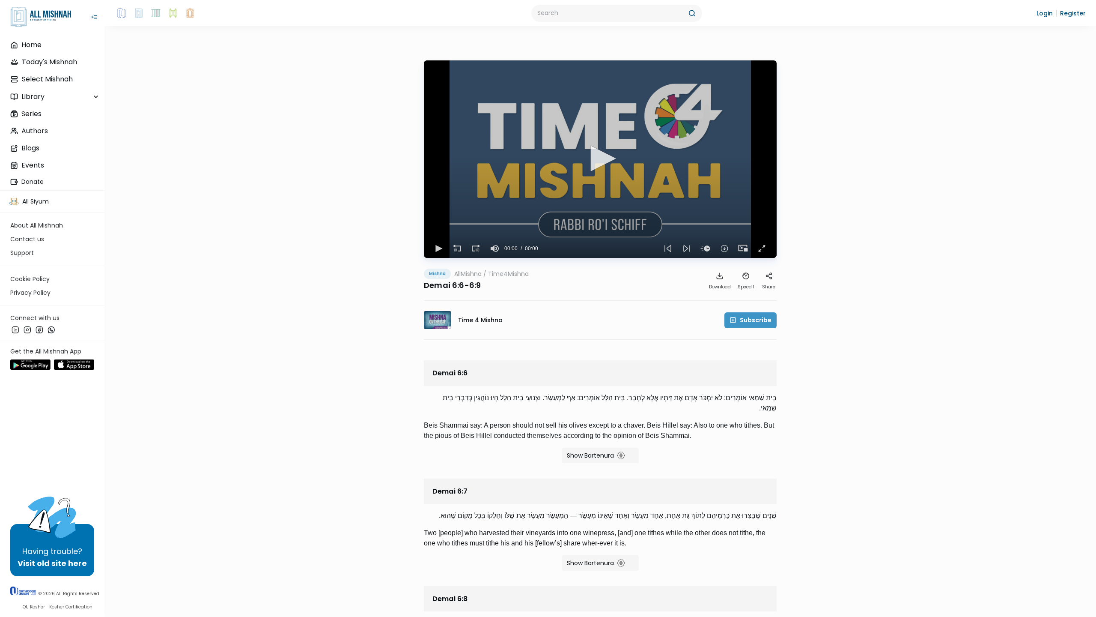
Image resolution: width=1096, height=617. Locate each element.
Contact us (27, 239)
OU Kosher (34, 607)
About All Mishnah (36, 225)
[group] (494, 248)
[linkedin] (15, 329)
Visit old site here (52, 563)
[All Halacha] (156, 13)
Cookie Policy (30, 279)
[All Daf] (190, 13)
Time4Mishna (508, 274)
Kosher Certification (70, 607)
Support (22, 253)
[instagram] (27, 329)
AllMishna (468, 274)
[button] (1044, 13)
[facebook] (39, 329)
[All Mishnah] (139, 13)
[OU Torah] (121, 13)
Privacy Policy (30, 292)
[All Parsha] (173, 13)
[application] (600, 159)
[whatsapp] (51, 329)
